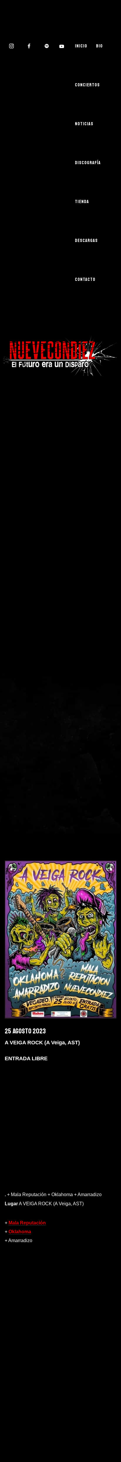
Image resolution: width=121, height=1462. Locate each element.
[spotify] (47, 46)
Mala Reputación (27, 1222)
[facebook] (29, 46)
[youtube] (62, 46)
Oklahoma (20, 1231)
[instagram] (11, 46)
